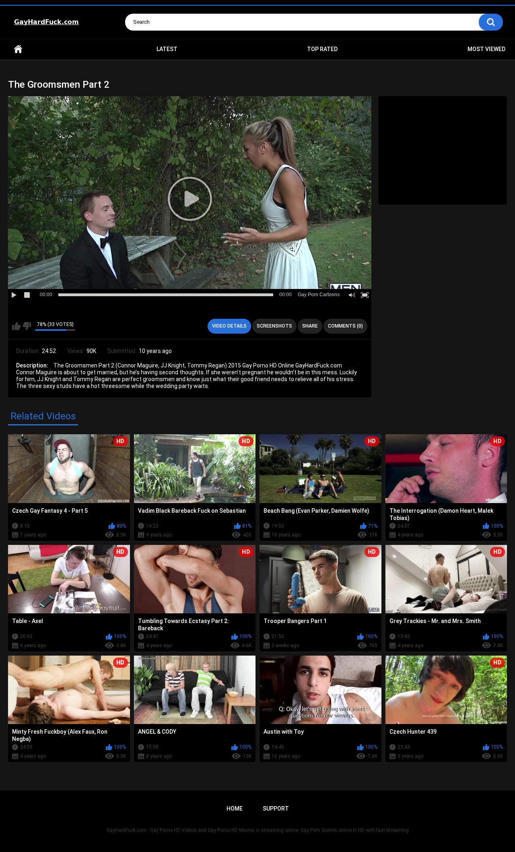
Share (310, 326)
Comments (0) (345, 326)
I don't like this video (27, 326)
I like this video (16, 326)
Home (18, 49)
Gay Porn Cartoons (319, 294)
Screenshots (274, 326)
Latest (167, 49)
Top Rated (322, 49)
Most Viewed (486, 49)
